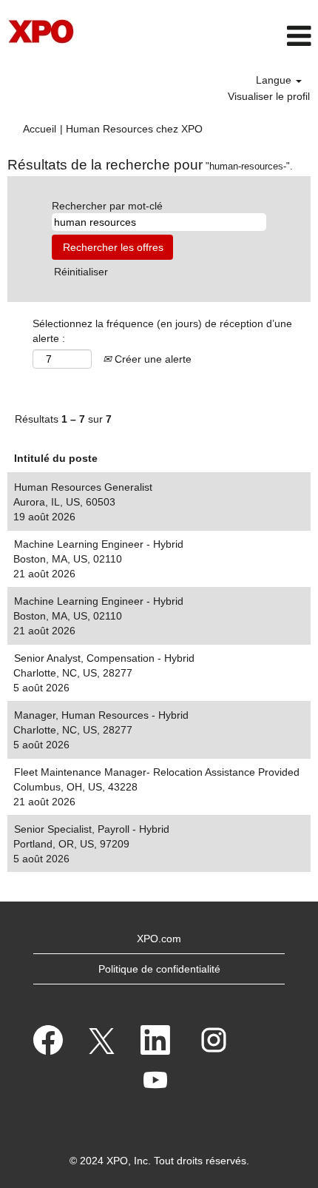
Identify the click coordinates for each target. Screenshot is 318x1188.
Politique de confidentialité (159, 969)
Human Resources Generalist (83, 487)
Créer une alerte (152, 359)
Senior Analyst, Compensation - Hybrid (104, 658)
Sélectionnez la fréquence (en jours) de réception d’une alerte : (162, 331)
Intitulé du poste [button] (56, 458)
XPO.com (159, 938)
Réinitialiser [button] (81, 272)
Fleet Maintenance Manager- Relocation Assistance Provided (157, 772)
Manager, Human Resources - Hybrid (101, 715)
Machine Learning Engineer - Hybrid (98, 544)
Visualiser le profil (269, 96)
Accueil (39, 129)
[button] (265, 36)
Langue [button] (275, 80)
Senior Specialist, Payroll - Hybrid (91, 829)
